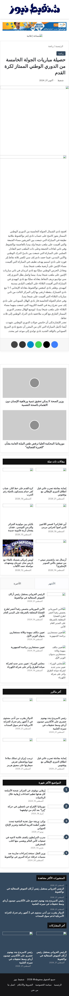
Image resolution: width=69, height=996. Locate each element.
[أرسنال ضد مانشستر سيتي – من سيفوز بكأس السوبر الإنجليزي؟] (51, 548)
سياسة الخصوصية (43, 984)
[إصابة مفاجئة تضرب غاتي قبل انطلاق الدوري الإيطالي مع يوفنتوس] (51, 476)
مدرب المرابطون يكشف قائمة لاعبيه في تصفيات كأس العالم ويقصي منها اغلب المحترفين (25, 841)
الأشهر (51, 583)
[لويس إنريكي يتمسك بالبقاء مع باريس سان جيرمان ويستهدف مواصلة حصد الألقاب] (18, 548)
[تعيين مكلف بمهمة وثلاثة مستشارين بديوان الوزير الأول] (56, 637)
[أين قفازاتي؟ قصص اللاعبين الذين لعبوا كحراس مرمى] (51, 512)
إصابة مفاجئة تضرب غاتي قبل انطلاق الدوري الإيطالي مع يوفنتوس (51, 491)
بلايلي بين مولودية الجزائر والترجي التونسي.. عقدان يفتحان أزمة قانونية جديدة (20, 527)
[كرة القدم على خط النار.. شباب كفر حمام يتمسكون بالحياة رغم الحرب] (18, 476)
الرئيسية (59, 46)
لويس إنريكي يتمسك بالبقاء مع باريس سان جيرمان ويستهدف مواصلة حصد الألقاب (18, 563)
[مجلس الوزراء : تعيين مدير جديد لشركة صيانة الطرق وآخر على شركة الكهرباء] (56, 670)
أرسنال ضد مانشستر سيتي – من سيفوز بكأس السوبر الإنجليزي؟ (52, 563)
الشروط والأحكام (25, 984)
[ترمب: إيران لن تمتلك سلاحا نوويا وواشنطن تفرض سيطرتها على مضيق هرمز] (18, 746)
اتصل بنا (11, 984)
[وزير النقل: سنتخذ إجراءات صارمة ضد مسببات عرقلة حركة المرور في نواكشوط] (57, 858)
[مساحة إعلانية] (34, 35)
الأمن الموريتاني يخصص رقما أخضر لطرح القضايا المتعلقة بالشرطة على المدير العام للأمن (24, 612)
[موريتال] (34, 26)
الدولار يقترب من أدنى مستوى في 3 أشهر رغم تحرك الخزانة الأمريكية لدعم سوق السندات (18, 722)
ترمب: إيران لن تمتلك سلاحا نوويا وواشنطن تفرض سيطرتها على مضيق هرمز (19, 762)
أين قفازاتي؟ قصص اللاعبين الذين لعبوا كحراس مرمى (52, 526)
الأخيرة (17, 583)
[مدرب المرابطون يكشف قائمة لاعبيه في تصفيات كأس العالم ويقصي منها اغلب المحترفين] (57, 842)
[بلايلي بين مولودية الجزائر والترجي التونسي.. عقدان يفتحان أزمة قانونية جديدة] (18, 512)
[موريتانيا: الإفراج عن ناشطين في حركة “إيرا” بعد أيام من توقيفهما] (57, 811)
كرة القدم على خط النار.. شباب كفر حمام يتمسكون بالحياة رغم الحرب (18, 491)
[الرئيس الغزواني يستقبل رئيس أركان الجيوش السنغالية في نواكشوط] (56, 599)
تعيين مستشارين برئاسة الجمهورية (28, 647)
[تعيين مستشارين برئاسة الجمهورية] (56, 652)
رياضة (51, 46)
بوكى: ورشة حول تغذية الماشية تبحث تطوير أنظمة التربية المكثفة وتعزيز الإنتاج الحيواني (25, 825)
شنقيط (60, 80)
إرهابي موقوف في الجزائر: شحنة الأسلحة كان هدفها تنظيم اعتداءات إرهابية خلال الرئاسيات (25, 794)
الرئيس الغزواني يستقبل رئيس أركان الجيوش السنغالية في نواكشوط (51, 956)
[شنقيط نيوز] (34, 9)
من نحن (34, 990)
